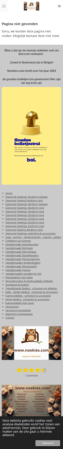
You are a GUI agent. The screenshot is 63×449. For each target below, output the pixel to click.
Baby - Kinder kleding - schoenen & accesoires (31, 292)
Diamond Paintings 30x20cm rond (24, 215)
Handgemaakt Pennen (18, 270)
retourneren (12, 306)
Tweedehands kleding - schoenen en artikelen (31, 288)
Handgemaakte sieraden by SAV (23, 273)
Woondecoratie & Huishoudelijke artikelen (29, 281)
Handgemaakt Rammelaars (20, 251)
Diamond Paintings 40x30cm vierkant (26, 204)
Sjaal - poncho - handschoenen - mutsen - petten (33, 237)
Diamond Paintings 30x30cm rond (24, 211)
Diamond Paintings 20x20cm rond (24, 222)
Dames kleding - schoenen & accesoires (28, 295)
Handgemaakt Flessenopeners (22, 259)
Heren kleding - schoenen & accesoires (27, 299)
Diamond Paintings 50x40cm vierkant (26, 197)
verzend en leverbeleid (18, 310)
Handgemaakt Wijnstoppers (21, 266)
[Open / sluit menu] (4, 6)
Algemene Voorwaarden (19, 314)
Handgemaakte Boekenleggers (22, 262)
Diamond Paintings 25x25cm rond (24, 226)
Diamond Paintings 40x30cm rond (24, 208)
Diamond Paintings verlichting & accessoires (30, 233)
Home (8, 193)
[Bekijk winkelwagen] (59, 6)
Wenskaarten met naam (19, 277)
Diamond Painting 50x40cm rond (24, 200)
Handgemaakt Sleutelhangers (22, 255)
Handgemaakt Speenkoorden (21, 244)
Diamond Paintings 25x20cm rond (24, 218)
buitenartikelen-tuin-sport (19, 303)
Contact (9, 317)
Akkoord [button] (47, 443)
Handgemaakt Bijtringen (19, 248)
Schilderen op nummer (18, 240)
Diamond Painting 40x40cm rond (24, 229)
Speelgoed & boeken (17, 284)
